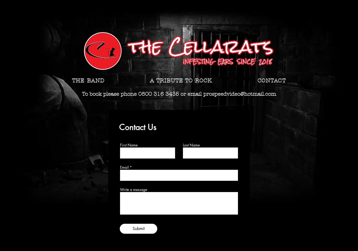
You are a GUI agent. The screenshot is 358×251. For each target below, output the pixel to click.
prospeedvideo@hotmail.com (239, 94)
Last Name (191, 145)
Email (124, 167)
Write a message (133, 190)
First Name (129, 145)
